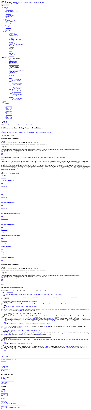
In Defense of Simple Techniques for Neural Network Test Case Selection (20, 301)
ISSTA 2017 (9, 118)
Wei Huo (54, 320)
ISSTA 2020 (9, 115)
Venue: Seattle (9, 8)
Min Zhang (74, 297)
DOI (2, 172)
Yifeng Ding (41, 333)
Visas (7, 17)
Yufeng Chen (83, 319)
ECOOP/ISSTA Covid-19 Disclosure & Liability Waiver (13, 405)
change (22, 287)
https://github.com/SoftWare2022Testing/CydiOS (77, 167)
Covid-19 (8, 14)
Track (2, 134)
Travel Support (9, 10)
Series (7, 103)
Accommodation (10, 15)
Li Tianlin (46, 326)
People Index (12, 75)
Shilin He (6, 310)
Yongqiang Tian (23, 333)
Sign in (5, 121)
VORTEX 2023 (4, 395)
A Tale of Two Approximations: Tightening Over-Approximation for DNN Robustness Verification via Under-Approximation (32, 294)
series (14, 125)
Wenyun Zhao (64, 303)
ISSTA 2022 (9, 112)
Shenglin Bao (7, 303)
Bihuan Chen (37, 303)
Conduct (8, 12)
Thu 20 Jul (8, 29)
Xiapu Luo (49, 132)
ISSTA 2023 (19, 125)
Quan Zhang (7, 333)
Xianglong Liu (68, 326)
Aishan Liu (21, 326)
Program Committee (16, 80)
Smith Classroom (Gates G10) (23, 157)
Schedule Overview (10, 20)
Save (2, 153)
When (2, 156)
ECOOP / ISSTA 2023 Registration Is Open (10, 407)
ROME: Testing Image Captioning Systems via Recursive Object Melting (20, 306)
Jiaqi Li (49, 309)
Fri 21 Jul (8, 30)
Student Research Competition (16, 44)
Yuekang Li (37, 317)
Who (2, 131)
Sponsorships (12, 43)
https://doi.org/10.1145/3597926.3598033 (10, 173)
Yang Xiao (63, 315)
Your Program (9, 23)
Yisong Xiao (7, 326)
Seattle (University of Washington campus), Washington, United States (28, 2)
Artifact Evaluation (13, 35)
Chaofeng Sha (22, 303)
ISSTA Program (9, 21)
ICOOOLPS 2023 (5, 394)
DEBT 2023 (3, 390)
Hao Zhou (14, 132)
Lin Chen (49, 339)
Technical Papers (13, 34)
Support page (3, 361)
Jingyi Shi (6, 315)
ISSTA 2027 (9, 106)
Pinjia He (20, 310)
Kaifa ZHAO (29, 132)
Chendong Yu (51, 318)
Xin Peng (50, 303)
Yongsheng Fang (21, 132)
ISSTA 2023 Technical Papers (7, 135)
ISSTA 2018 (9, 117)
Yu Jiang (24, 334)
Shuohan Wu (3, 132)
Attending (5, 7)
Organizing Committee (14, 59)
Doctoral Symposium (14, 40)
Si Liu (24, 297)
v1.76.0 (13, 359)
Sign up (5, 122)
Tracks (4, 31)
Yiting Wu (55, 297)
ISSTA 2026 (9, 107)
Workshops (11, 47)
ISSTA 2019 (9, 116)
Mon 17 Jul (8, 25)
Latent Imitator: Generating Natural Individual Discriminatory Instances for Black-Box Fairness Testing (27, 323)
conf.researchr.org (7, 359)
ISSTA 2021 (9, 113)
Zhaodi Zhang (35, 297)
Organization (6, 57)
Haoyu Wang (35, 132)
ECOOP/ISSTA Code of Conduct (8, 403)
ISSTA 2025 (9, 108)
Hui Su (26, 319)
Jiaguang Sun (39, 334)
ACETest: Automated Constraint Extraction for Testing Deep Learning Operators (22, 313)
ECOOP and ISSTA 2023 (13, 3)
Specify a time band (18, 151)
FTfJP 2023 (3, 391)
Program (5, 19)
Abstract (2, 159)
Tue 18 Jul (8, 26)
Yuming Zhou (81, 339)
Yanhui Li (20, 339)
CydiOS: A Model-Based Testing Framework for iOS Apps (18, 343)
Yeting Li (57, 317)
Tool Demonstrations (13, 37)
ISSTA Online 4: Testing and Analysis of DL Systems (44, 157)
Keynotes (11, 38)
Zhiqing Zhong (28, 309)
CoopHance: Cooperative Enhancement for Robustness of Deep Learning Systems (22, 330)
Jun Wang (6, 339)
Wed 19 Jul (8, 28)
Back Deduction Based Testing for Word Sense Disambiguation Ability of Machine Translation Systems (27, 337)
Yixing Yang (70, 309)
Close (2, 154)
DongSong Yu (32, 318)
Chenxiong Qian (42, 132)
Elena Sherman (62, 157)
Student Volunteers (13, 45)
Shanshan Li (66, 333)
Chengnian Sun (7, 334)
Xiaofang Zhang (64, 339)
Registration (9, 16)
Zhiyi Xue (6, 297)
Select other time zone (42, 144)
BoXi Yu (6, 309)
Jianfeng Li (9, 132)
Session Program (4, 282)
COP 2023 (3, 389)
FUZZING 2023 (4, 393)
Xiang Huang (35, 339)
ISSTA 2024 (9, 109)
